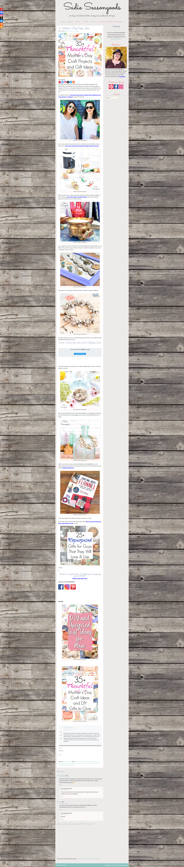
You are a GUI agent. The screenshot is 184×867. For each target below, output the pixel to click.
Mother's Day (97, 763)
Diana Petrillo (62, 775)
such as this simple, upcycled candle (76, 197)
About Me (70, 21)
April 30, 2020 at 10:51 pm (64, 776)
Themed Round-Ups (67, 761)
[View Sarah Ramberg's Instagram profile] (61, 738)
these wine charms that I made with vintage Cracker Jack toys (82, 146)
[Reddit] (73, 82)
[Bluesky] (71, 82)
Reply (60, 785)
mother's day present (70, 764)
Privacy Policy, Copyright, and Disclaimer (110, 21)
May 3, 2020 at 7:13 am (65, 789)
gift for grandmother (71, 763)
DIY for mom (77, 761)
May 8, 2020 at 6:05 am (65, 814)
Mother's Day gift (61, 764)
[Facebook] (62, 82)
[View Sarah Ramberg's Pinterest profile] (61, 735)
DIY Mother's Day (94, 761)
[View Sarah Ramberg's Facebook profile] (61, 732)
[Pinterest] (59, 82)
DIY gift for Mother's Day (86, 761)
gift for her (78, 763)
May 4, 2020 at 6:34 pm (63, 803)
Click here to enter (80, 354)
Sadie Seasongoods (92, 10)
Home (63, 21)
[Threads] (68, 82)
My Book (85, 21)
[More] (1, 26)
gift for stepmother (90, 763)
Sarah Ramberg (69, 31)
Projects (78, 21)
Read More (122, 76)
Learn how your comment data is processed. (88, 858)
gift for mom (83, 763)
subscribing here (116, 39)
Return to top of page (61, 865)
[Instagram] (65, 82)
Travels (93, 21)
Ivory (60, 801)
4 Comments (76, 31)
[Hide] (0, 29)
